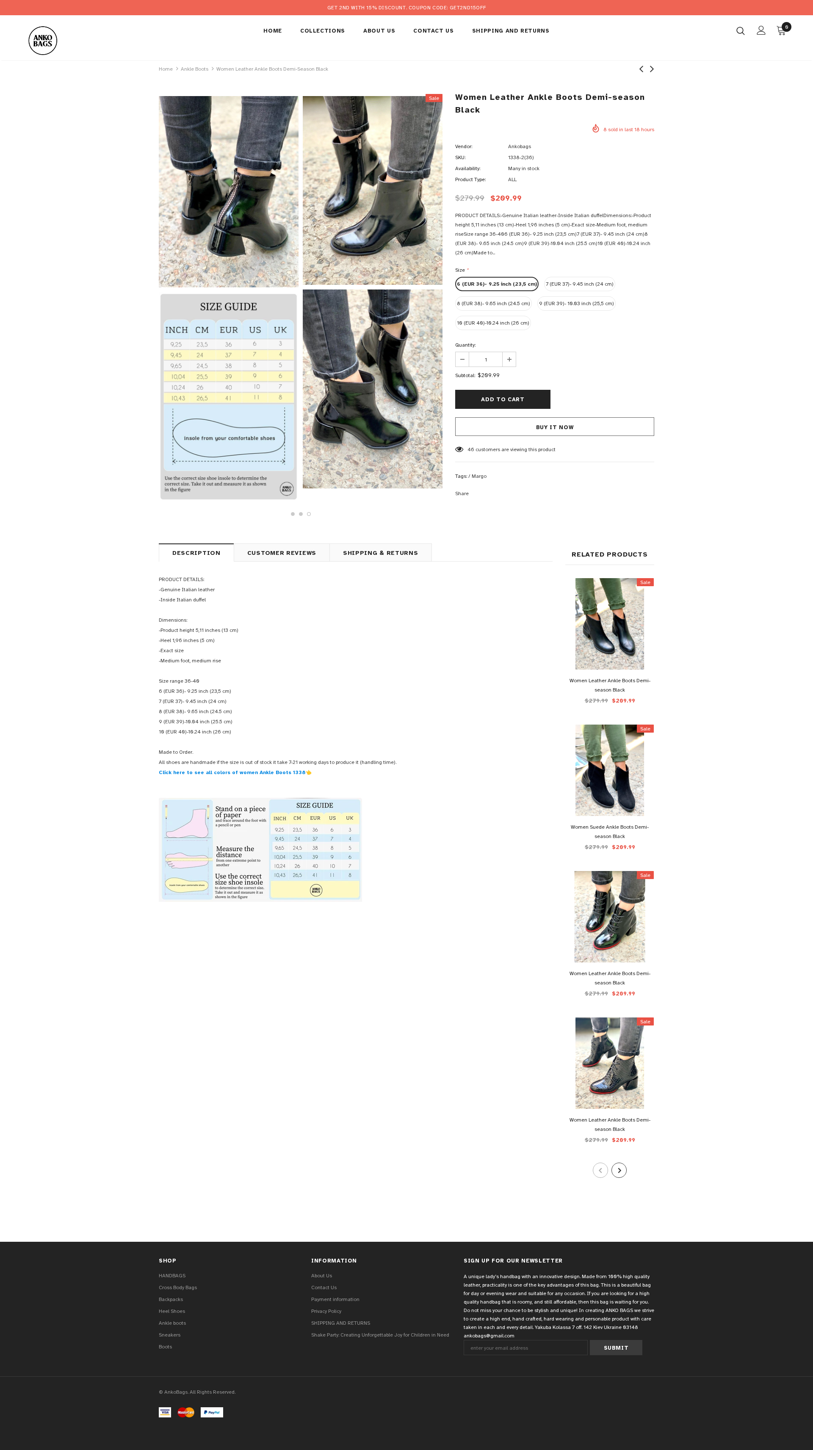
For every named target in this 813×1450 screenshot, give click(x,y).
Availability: (467, 168)
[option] (229, 299)
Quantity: (465, 345)
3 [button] (309, 514)
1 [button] (293, 514)
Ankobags (519, 146)
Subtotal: (465, 375)
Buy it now (555, 427)
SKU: (460, 157)
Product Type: (470, 179)
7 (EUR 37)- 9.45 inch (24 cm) (580, 284)
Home (166, 69)
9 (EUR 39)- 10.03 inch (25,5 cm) (576, 303)
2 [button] (301, 514)
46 (470, 449)
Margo (479, 476)
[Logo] (75, 40)
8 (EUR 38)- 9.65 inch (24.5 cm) (493, 303)
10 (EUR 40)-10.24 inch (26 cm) (493, 323)
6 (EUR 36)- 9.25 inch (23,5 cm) (497, 284)
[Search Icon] (740, 30)
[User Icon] (761, 30)
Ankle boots (194, 69)
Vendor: (463, 146)
